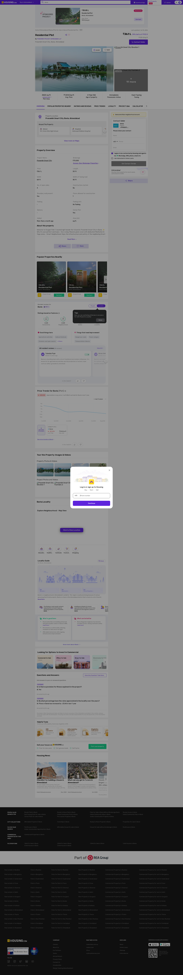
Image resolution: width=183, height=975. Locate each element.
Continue (91, 503)
